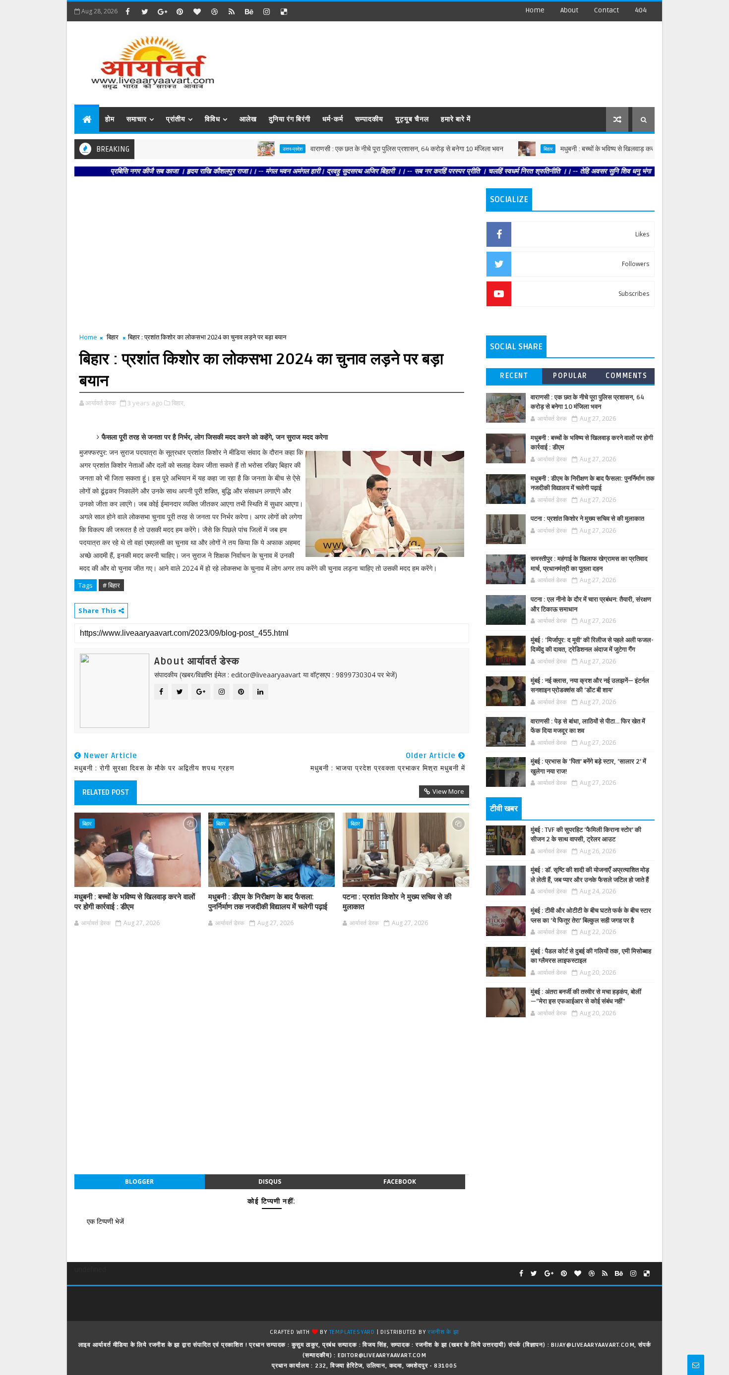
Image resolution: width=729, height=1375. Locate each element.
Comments (626, 376)
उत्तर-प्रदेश (262, 148)
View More (448, 791)
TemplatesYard (352, 1332)
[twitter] (144, 11)
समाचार (136, 119)
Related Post (105, 792)
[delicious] (283, 11)
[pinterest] (179, 11)
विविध (212, 119)
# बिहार (111, 585)
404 (641, 10)
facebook (399, 1181)
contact (606, 10)
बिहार (517, 148)
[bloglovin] (196, 11)
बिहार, (178, 402)
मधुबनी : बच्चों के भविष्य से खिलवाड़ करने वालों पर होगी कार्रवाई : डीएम (612, 149)
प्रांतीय (175, 119)
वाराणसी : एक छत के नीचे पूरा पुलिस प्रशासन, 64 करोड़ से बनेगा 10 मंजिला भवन (376, 149)
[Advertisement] (473, 59)
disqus (269, 1181)
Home (535, 10)
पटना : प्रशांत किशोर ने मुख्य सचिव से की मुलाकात (397, 901)
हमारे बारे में (456, 119)
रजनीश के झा (443, 1332)
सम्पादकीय (369, 119)
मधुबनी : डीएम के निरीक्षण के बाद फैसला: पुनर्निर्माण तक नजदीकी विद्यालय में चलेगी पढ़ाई (267, 901)
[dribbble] (214, 11)
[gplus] (162, 11)
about (569, 10)
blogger (139, 1181)
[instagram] (266, 11)
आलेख (248, 119)
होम (110, 119)
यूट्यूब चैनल (412, 119)
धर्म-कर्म (332, 119)
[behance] (249, 11)
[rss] (231, 11)
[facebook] (127, 11)
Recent (514, 376)
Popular (570, 376)
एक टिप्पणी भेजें (105, 1221)
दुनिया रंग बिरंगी (289, 119)
